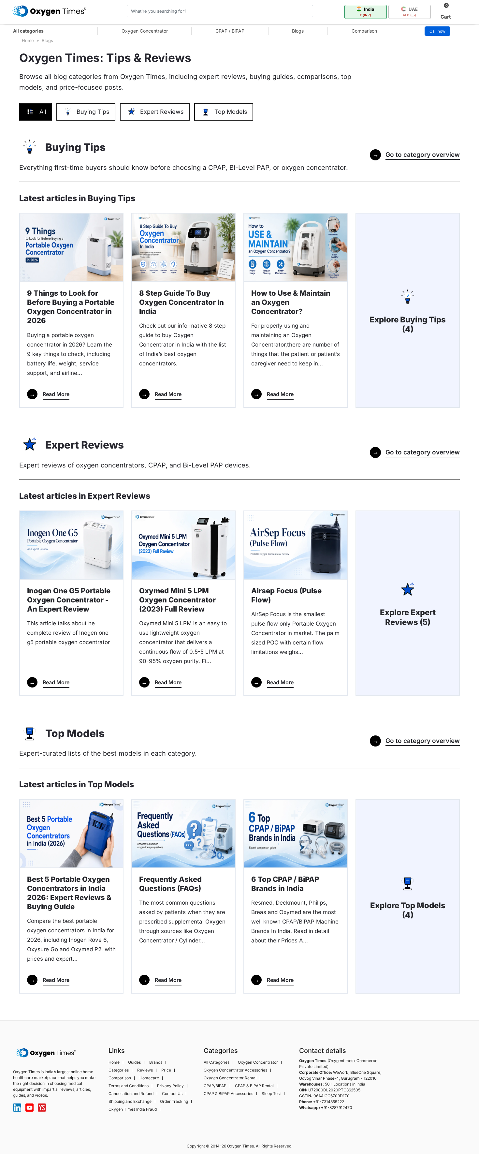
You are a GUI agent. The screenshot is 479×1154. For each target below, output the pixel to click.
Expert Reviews (162, 111)
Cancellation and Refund (131, 1093)
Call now (437, 31)
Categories (119, 1070)
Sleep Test (271, 1093)
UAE (410, 12)
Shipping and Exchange (130, 1101)
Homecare (149, 1078)
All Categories (216, 1062)
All (42, 111)
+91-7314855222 (328, 1101)
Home (114, 1062)
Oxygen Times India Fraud (133, 1109)
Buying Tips (93, 111)
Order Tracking (174, 1101)
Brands (155, 1062)
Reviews (145, 1070)
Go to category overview (416, 154)
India (367, 12)
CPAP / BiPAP (229, 31)
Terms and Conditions (129, 1085)
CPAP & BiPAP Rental (254, 1085)
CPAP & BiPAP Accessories (228, 1093)
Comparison (364, 31)
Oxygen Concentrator (145, 31)
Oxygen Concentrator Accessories (235, 1070)
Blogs (298, 31)
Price (166, 1070)
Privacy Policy (170, 1085)
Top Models (230, 111)
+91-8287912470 (336, 1107)
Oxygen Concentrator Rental (230, 1078)
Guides (134, 1062)
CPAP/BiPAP (215, 1085)
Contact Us (172, 1093)
